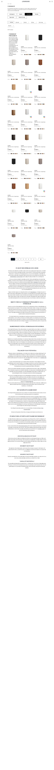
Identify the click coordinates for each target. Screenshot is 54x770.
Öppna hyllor (12, 17)
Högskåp (20, 14)
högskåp (39, 399)
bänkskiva (36, 282)
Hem (8, 3)
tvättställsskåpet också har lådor (16, 276)
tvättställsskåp (33, 292)
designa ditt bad (24, 425)
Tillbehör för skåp (22, 17)
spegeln (9, 398)
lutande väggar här (29, 381)
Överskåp (36, 14)
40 (40, 259)
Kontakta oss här (41, 428)
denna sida (39, 373)
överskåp (36, 396)
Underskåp (28, 14)
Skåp (10, 3)
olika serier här (33, 336)
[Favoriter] (52, 1)
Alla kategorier (12, 14)
